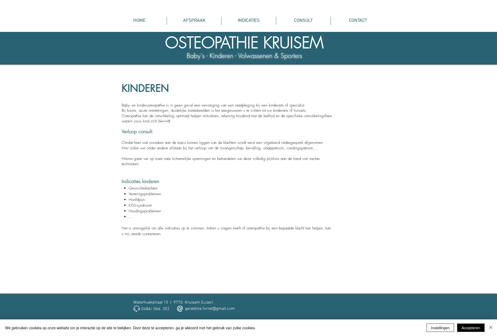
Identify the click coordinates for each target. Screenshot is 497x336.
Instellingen (440, 327)
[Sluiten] (491, 328)
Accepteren (471, 327)
